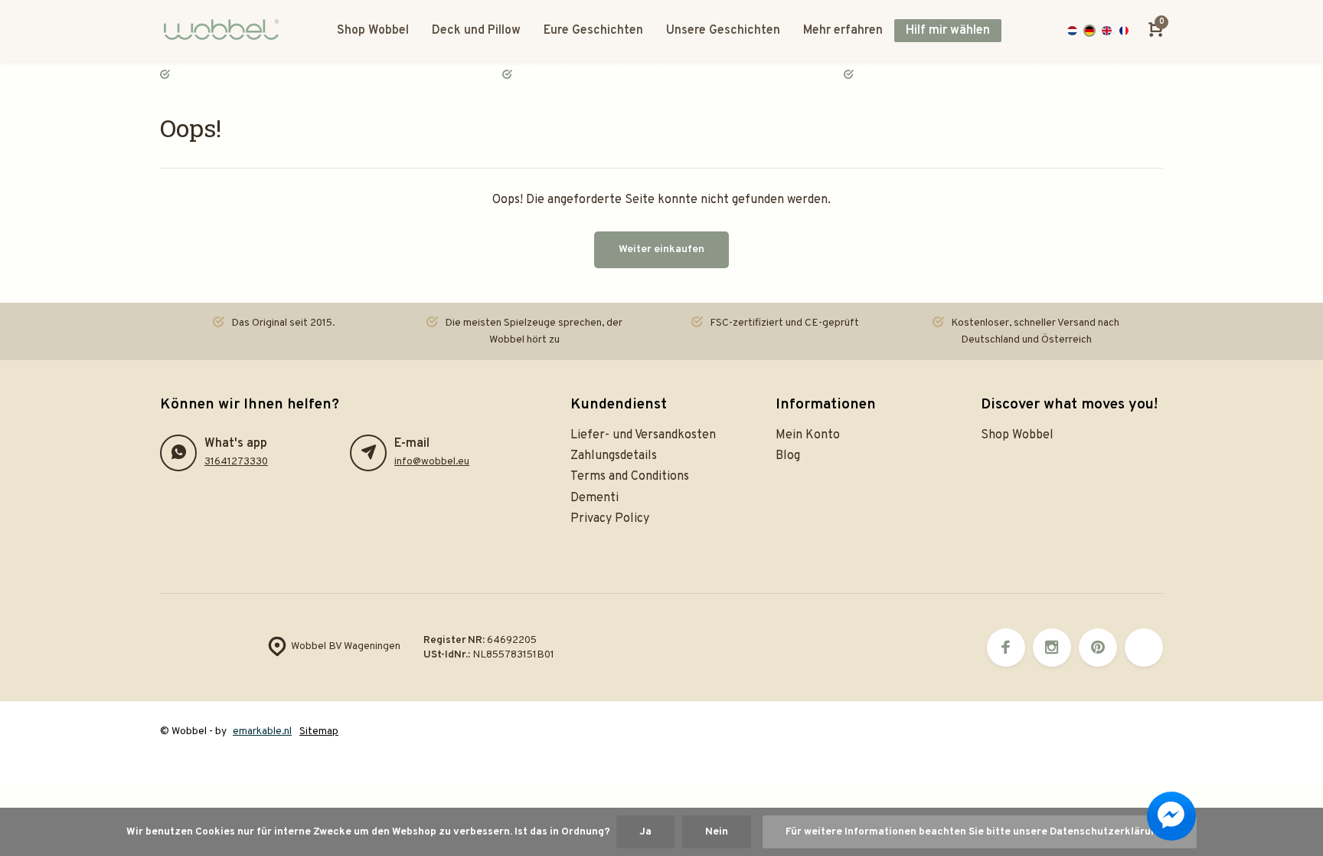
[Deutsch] (1090, 31)
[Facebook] (1006, 647)
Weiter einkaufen (661, 249)
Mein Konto (808, 435)
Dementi (594, 498)
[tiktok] (1144, 647)
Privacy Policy (609, 518)
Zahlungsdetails (613, 456)
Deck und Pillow (476, 31)
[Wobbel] (225, 31)
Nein (716, 831)
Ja (645, 831)
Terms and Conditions (629, 476)
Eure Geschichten (593, 31)
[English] (1107, 31)
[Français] (1124, 31)
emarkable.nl (262, 731)
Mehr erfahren (843, 31)
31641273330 (236, 461)
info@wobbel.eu (431, 461)
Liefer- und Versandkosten (643, 435)
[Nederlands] (1072, 31)
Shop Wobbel (373, 31)
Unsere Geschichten (723, 31)
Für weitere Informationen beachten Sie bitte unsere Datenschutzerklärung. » (980, 831)
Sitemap (318, 731)
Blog (788, 456)
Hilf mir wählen (948, 30)
